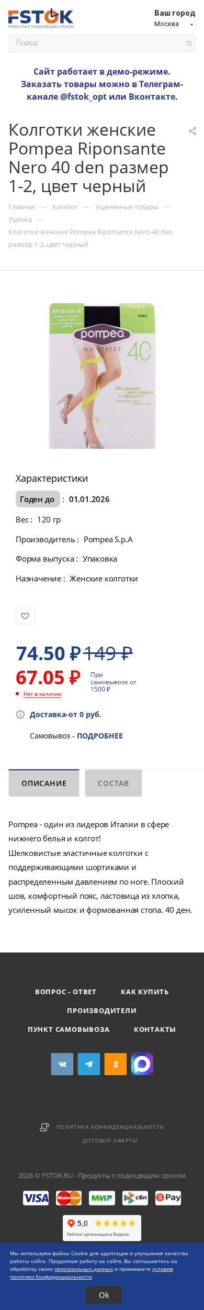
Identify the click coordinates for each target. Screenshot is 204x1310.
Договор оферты (110, 1140)
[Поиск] (189, 43)
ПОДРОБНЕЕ (100, 736)
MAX (142, 1064)
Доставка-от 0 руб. (65, 714)
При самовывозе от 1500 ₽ (113, 682)
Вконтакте (152, 96)
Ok (104, 1295)
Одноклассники (115, 1064)
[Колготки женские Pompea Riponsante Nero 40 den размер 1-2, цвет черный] (102, 375)
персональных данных (83, 1268)
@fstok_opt (83, 96)
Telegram (88, 1064)
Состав (113, 783)
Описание (43, 783)
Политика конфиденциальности (110, 1126)
